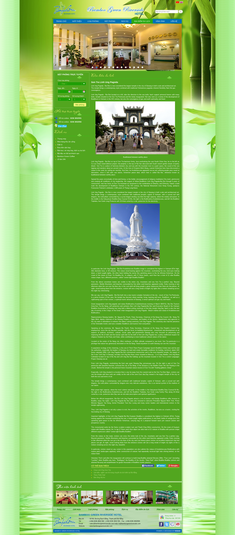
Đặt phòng (110, 21)
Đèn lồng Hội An (99, 477)
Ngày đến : (61, 88)
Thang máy (61, 139)
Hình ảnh (160, 21)
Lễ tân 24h (61, 159)
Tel (80, 521)
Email (81, 523)
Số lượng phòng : (64, 96)
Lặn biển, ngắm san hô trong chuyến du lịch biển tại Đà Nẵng (115, 472)
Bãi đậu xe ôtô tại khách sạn (68, 153)
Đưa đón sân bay (64, 147)
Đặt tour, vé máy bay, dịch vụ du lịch (71, 150)
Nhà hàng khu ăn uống (66, 142)
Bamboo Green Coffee (66, 156)
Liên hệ (174, 21)
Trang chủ (61, 21)
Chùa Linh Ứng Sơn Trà (102, 470)
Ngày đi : (75, 88)
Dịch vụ (124, 21)
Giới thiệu (77, 21)
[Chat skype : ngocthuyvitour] (61, 127)
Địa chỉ (81, 519)
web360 (178, 531)
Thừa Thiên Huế (99, 475)
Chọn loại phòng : (64, 80)
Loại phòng (93, 21)
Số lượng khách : (78, 96)
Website (82, 526)
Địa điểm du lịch (142, 21)
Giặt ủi (59, 145)
